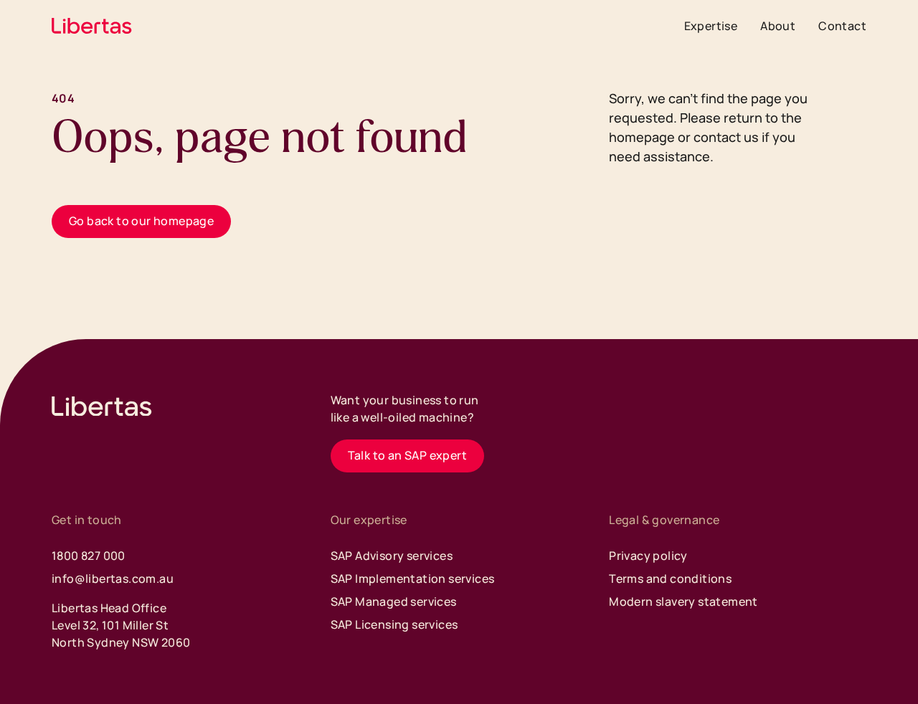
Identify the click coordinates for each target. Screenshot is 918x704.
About (777, 26)
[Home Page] (92, 26)
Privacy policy (648, 555)
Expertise (711, 26)
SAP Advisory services (392, 555)
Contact (842, 26)
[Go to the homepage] (102, 406)
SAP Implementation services (413, 578)
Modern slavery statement (683, 601)
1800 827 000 (89, 555)
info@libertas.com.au (113, 578)
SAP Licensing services (394, 624)
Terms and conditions (670, 578)
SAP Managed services (394, 601)
